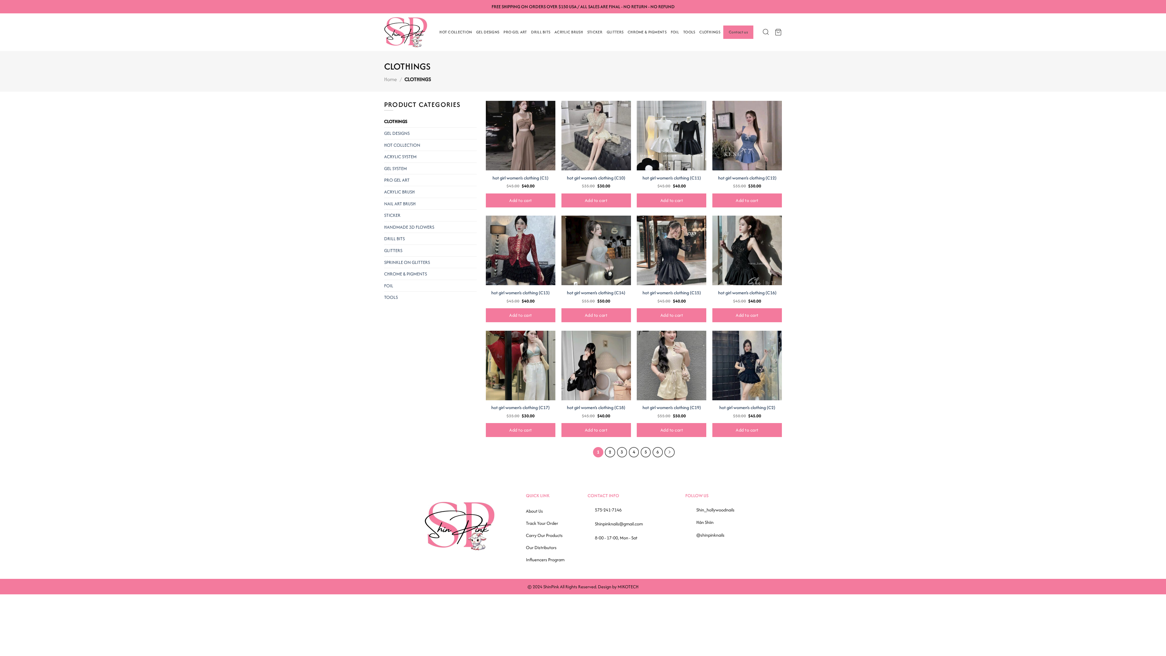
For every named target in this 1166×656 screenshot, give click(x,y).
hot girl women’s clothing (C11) (672, 178)
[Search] (764, 32)
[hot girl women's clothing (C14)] (596, 250)
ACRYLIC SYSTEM (400, 156)
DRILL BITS (540, 32)
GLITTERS (615, 32)
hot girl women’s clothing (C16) (747, 293)
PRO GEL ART (515, 32)
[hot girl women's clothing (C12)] (747, 135)
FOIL (675, 32)
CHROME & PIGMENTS (647, 32)
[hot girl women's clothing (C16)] (747, 250)
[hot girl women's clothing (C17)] (520, 365)
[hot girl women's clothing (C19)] (671, 365)
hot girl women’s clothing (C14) (596, 293)
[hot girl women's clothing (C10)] (596, 135)
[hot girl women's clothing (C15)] (671, 250)
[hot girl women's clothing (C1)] (520, 135)
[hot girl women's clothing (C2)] (747, 365)
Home (390, 79)
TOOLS (689, 32)
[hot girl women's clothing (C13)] (520, 250)
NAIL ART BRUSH (400, 203)
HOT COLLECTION (455, 32)
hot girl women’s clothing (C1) (520, 178)
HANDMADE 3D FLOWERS (409, 227)
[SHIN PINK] (405, 32)
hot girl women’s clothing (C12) (747, 178)
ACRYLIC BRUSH (568, 32)
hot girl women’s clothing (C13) (520, 293)
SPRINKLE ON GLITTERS (407, 262)
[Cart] (778, 32)
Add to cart (520, 200)
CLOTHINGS (709, 32)
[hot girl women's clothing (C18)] (596, 365)
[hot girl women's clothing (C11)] (671, 135)
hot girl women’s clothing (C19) (672, 408)
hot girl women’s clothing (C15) (672, 293)
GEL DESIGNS (487, 32)
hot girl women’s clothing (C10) (596, 178)
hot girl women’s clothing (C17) (520, 408)
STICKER (594, 32)
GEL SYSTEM (395, 168)
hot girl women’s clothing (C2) (747, 408)
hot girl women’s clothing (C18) (596, 408)
